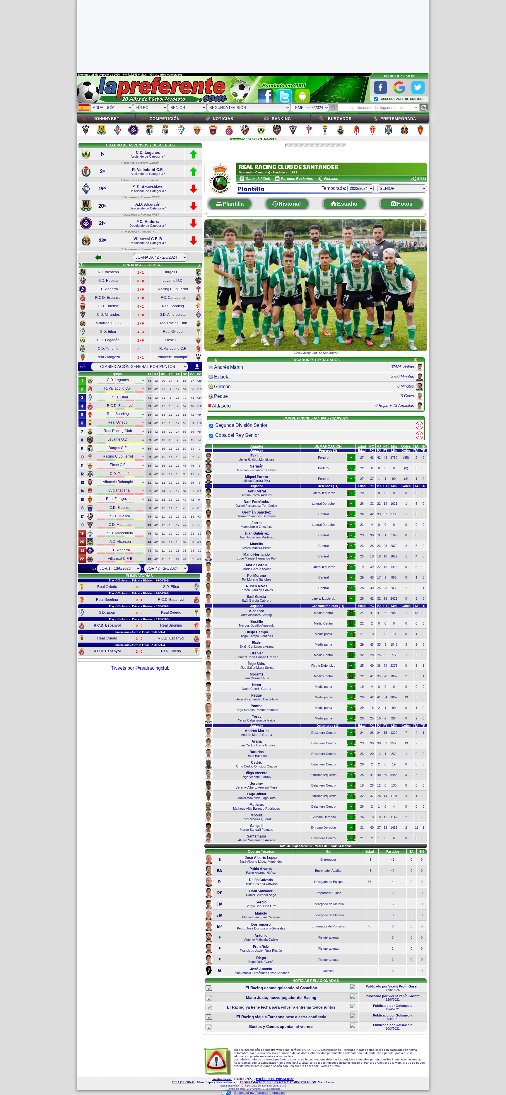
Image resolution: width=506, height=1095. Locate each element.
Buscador (340, 119)
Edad (362, 446)
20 (163, 380)
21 (163, 389)
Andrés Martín (228, 367)
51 (185, 389)
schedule (81, 265)
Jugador (257, 446)
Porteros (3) (328, 450)
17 (163, 406)
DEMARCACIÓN (328, 446)
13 (178, 397)
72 (185, 397)
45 (192, 440)
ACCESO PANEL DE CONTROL (402, 98)
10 (170, 431)
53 (192, 533)
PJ (379, 446)
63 (185, 431)
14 (170, 380)
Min (394, 446)
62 (192, 559)
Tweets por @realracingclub (140, 668)
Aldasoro (221, 405)
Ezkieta (222, 376)
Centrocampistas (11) (328, 606)
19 (178, 491)
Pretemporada (398, 119)
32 (185, 542)
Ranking (281, 119)
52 (185, 448)
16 (163, 448)
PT (385, 446)
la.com (222, 1079)
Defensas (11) (328, 486)
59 (185, 406)
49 (185, 440)
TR (423, 446)
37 (185, 491)
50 (185, 482)
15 (178, 448)
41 (192, 474)
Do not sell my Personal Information (259, 1092)
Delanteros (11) (328, 725)
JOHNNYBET (106, 119)
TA (416, 446)
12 (178, 389)
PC (371, 446)
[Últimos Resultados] (82, 366)
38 (185, 474)
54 (192, 448)
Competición (165, 119)
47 (185, 525)
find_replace (424, 108)
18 (170, 406)
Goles (406, 446)
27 (192, 380)
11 (170, 414)
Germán (222, 386)
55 (185, 423)
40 (192, 406)
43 (185, 465)
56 (185, 380)
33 (192, 516)
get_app (199, 265)
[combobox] (378, 107)
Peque (221, 396)
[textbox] (378, 108)
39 (192, 423)
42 (156, 380)
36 (192, 389)
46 (192, 465)
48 (192, 397)
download (197, 367)
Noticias (223, 119)
